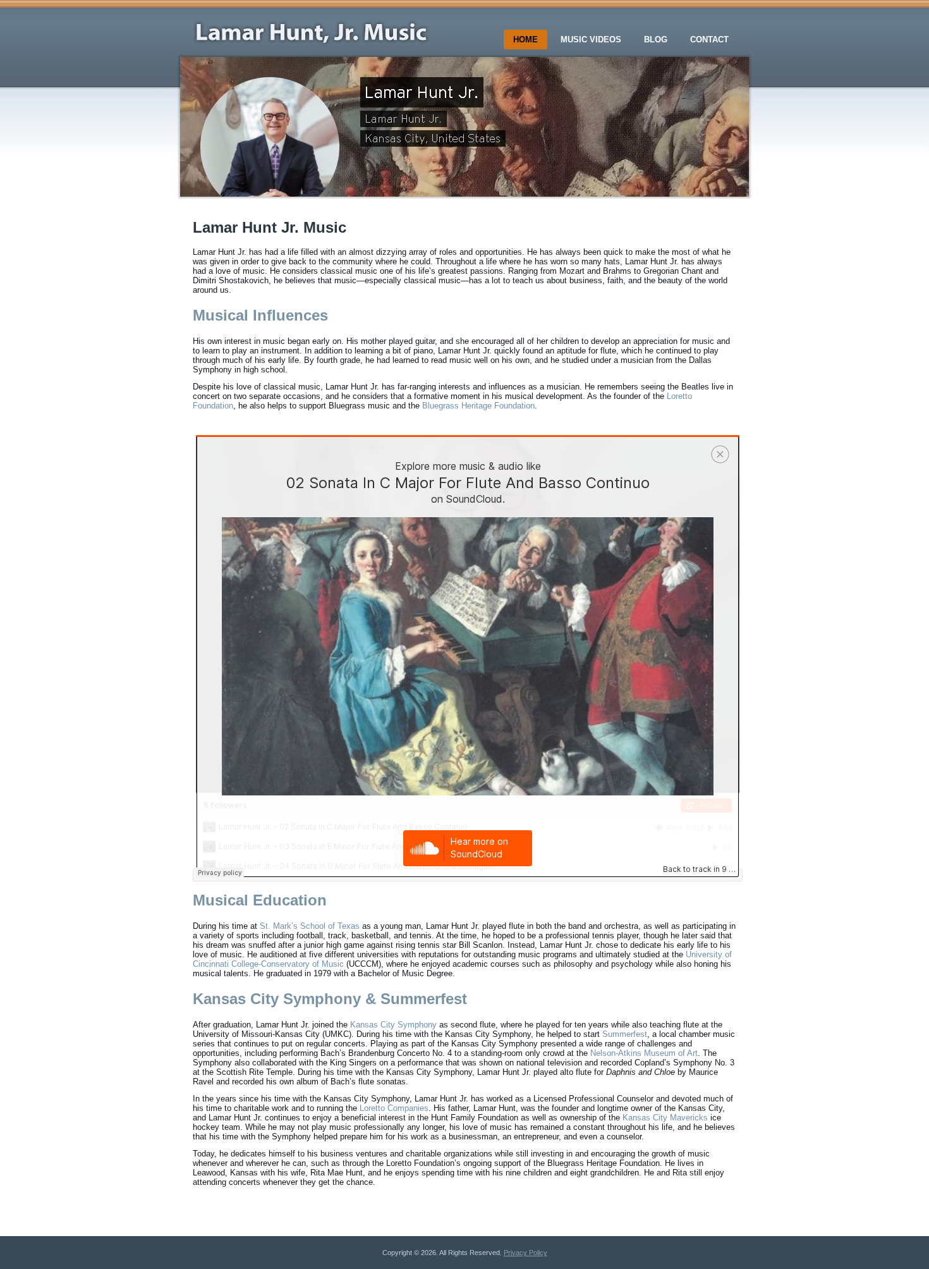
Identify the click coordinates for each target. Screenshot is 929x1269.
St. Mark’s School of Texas (310, 926)
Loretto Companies (394, 1108)
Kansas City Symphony (393, 1024)
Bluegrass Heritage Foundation (478, 405)
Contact (709, 39)
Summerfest (624, 1034)
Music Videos (591, 39)
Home (525, 39)
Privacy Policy (525, 1252)
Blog (655, 39)
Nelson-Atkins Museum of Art (644, 1053)
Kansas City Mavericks (665, 1117)
